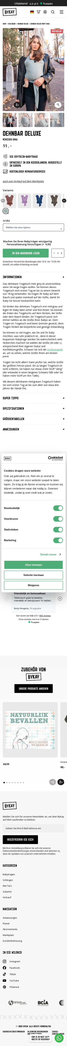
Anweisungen (10, 917)
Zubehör (7, 891)
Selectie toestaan (33, 575)
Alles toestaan (33, 564)
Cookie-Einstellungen (58, 1032)
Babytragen (9, 874)
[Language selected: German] (31, 11)
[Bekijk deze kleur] (6, 211)
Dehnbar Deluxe (23, 24)
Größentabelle (55, 349)
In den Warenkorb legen (26, 253)
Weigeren (33, 585)
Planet (6, 923)
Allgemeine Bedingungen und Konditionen (37, 1032)
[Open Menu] (61, 12)
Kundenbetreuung (12, 940)
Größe (6, 221)
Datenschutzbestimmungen (14, 1031)
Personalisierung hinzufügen (29, 244)
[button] (17, 104)
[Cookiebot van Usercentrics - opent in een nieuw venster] (48, 458)
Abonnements (10, 929)
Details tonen (48, 554)
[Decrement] (54, 253)
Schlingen (11, 24)
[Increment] (61, 253)
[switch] (58, 519)
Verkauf (7, 897)
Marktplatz (8, 935)
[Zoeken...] (52, 12)
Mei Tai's (7, 885)
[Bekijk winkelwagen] (39, 11)
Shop (4, 24)
